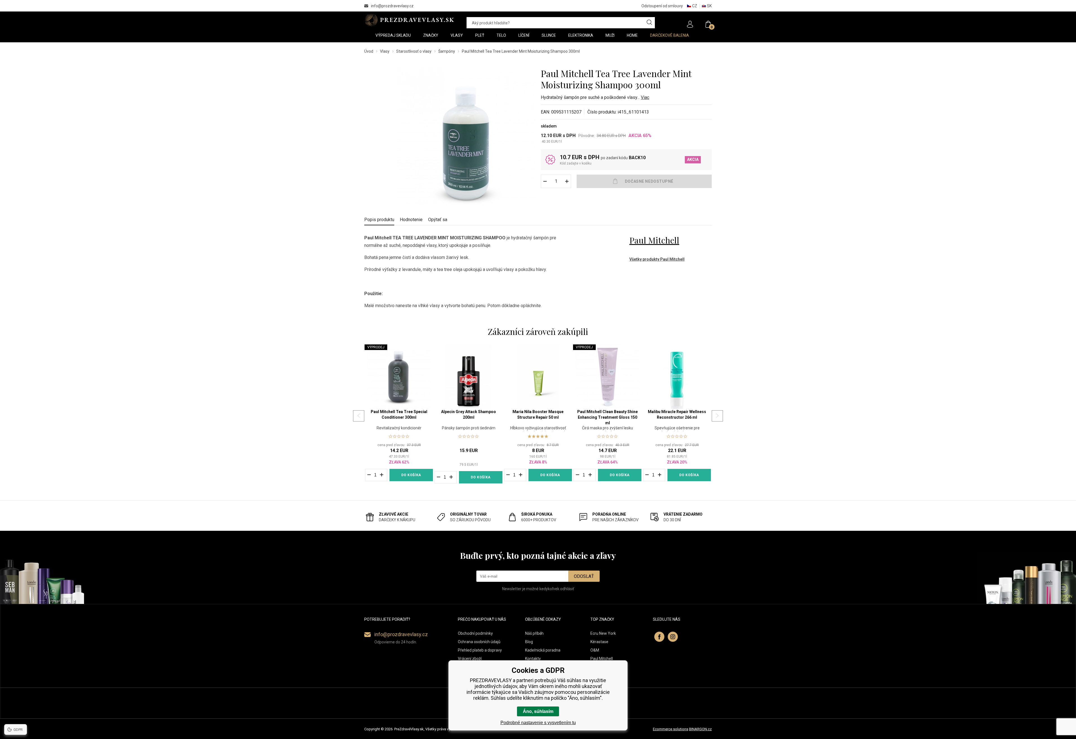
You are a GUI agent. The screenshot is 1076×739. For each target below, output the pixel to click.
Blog (529, 642)
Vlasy (384, 51)
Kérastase (599, 642)
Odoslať (584, 576)
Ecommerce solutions (670, 729)
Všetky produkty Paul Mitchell (657, 259)
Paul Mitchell (654, 240)
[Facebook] (659, 637)
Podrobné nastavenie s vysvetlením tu (538, 722)
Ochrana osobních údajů (479, 642)
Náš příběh (534, 633)
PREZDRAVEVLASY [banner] (409, 19)
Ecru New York (603, 633)
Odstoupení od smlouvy (662, 6)
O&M (594, 650)
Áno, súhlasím (538, 711)
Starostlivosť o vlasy (414, 51)
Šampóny (446, 51)
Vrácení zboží (470, 658)
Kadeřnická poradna (542, 650)
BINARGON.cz (700, 729)
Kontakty (533, 658)
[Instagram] (673, 637)
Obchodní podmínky (475, 633)
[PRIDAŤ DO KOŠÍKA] (644, 181)
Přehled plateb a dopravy (480, 650)
